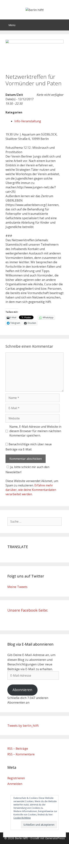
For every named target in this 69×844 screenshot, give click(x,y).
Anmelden (14, 784)
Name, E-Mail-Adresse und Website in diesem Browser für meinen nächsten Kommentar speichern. (35, 431)
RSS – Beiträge (17, 748)
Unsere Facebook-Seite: (27, 610)
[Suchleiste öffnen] (63, 24)
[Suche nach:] (34, 521)
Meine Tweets (17, 587)
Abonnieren (22, 689)
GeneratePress (55, 838)
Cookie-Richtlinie (22, 817)
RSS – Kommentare (21, 754)
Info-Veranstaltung (27, 121)
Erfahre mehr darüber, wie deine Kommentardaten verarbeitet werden (31, 489)
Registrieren (16, 778)
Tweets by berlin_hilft (23, 725)
